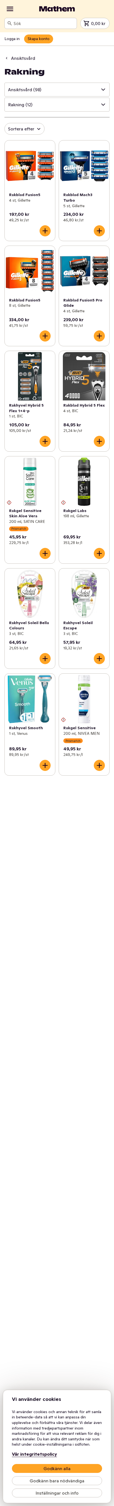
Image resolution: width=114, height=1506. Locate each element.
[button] (57, 89)
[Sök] (9, 23)
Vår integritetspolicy (34, 1454)
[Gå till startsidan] (57, 8)
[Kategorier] (9, 8)
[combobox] (44, 23)
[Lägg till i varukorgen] (45, 230)
